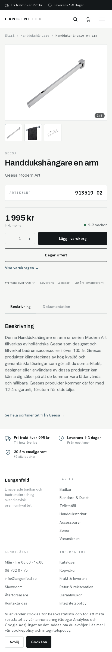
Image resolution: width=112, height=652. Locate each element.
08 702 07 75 (16, 570)
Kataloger (68, 562)
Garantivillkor (71, 595)
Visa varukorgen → (22, 267)
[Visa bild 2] (33, 132)
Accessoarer (70, 522)
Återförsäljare (16, 595)
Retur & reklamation (76, 586)
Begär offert (56, 255)
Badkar (65, 489)
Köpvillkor (68, 570)
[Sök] (75, 19)
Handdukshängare (35, 35)
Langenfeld (24, 19)
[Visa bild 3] (52, 132)
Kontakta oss (16, 603)
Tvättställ (68, 505)
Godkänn (39, 642)
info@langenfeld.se (21, 578)
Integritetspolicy (73, 603)
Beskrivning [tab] (20, 306)
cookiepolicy (23, 630)
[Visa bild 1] (13, 132)
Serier (65, 530)
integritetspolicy (56, 630)
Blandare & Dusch (74, 497)
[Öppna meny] (102, 19)
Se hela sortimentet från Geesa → (35, 415)
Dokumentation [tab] (56, 306)
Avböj (14, 642)
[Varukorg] (88, 19)
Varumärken (70, 538)
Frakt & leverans (74, 578)
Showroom (14, 586)
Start (9, 35)
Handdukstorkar (73, 513)
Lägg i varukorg (73, 238)
